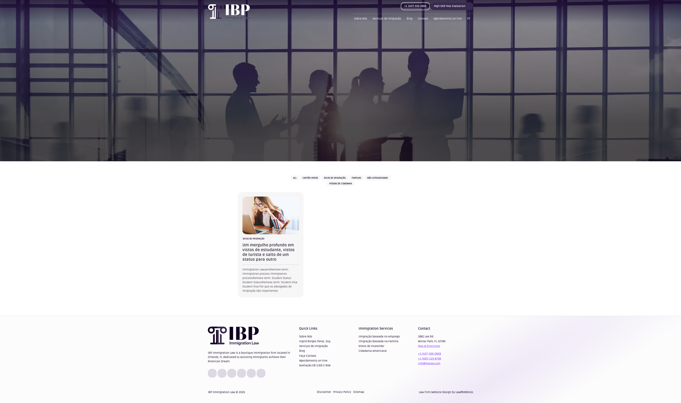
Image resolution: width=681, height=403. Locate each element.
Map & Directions (429, 346)
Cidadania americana (373, 351)
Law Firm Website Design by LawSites (446, 392)
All (295, 178)
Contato (423, 18)
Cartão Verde (310, 178)
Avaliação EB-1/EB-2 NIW (314, 365)
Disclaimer (324, 392)
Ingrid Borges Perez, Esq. (315, 341)
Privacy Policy (342, 392)
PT (468, 18)
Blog (409, 18)
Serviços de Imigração (387, 18)
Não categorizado (377, 178)
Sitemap (358, 392)
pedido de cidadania (340, 183)
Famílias (356, 178)
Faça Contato (307, 356)
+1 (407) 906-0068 (415, 6)
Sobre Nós (360, 18)
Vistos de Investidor (371, 346)
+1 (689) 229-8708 (429, 358)
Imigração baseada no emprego (379, 336)
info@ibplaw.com (429, 363)
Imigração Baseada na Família (378, 341)
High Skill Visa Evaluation (449, 6)
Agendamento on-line (448, 18)
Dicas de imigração (335, 178)
